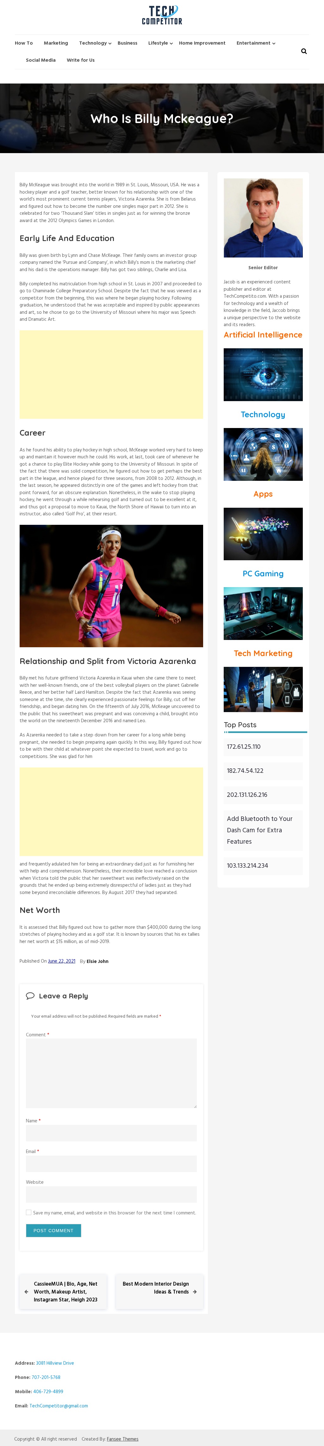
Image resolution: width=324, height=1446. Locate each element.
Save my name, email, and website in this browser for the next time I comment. (114, 1213)
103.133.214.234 (247, 866)
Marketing (56, 43)
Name (33, 1121)
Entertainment (254, 43)
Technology (93, 43)
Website (35, 1182)
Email (32, 1152)
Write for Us (81, 60)
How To (24, 43)
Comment (37, 1035)
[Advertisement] (111, 374)
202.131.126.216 (247, 795)
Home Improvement (202, 43)
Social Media (41, 60)
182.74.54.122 (245, 771)
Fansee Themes (123, 1439)
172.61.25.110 (244, 747)
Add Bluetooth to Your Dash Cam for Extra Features (260, 830)
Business (127, 43)
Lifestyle (158, 43)
